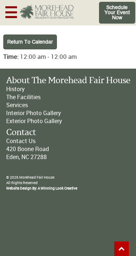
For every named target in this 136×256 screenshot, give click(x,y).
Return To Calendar (30, 41)
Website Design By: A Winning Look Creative (41, 188)
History (15, 89)
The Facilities (23, 97)
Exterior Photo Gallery (34, 121)
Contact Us (21, 141)
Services (17, 105)
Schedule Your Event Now (117, 12)
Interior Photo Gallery (33, 113)
